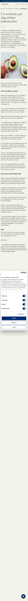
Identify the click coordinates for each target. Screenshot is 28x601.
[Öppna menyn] (26, 4)
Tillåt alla (14, 318)
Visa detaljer (21, 314)
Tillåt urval (14, 322)
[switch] (24, 300)
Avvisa (14, 327)
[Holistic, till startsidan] (4, 4)
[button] (19, 4)
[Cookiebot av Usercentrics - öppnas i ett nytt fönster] (20, 273)
